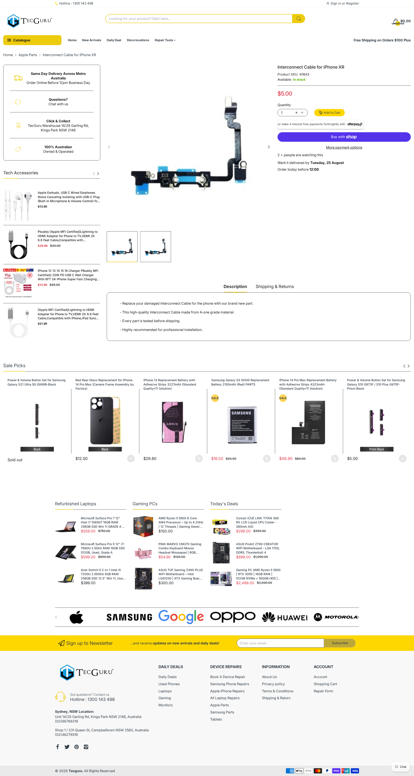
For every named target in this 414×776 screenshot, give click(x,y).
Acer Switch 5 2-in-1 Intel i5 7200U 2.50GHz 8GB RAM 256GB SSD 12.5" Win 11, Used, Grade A (103, 574)
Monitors (165, 705)
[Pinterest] (76, 746)
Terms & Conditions (277, 691)
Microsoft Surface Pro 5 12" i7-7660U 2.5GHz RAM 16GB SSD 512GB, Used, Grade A (103, 548)
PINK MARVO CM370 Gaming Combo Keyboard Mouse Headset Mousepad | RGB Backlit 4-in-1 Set (179, 548)
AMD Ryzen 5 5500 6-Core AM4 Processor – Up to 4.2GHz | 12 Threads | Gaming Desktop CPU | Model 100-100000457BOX (180, 522)
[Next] (94, 173)
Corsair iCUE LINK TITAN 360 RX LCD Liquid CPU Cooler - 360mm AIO (257, 522)
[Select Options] (63, 458)
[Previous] (98, 173)
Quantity (284, 105)
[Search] (298, 18)
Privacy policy (273, 684)
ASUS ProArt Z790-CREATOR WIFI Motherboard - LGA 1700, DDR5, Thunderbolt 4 (258, 548)
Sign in (336, 3)
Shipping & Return (276, 698)
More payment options (344, 147)
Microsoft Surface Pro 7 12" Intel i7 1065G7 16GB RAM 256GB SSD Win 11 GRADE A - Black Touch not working (102, 522)
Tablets (216, 719)
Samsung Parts (222, 712)
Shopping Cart (325, 684)
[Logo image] (77, 617)
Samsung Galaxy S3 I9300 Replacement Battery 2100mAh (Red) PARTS (172, 382)
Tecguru (75, 771)
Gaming (164, 698)
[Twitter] (67, 746)
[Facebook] (57, 746)
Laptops (165, 691)
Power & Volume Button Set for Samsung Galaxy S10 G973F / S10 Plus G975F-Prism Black (308, 384)
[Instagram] (86, 746)
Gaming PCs (145, 503)
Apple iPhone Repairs (227, 691)
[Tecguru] (30, 21)
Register (352, 3)
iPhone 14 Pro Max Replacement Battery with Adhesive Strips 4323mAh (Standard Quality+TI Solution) (240, 384)
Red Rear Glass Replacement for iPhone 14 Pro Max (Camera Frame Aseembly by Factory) (37, 384)
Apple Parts (219, 705)
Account (320, 677)
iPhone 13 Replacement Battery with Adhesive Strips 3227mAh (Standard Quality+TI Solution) (101, 384)
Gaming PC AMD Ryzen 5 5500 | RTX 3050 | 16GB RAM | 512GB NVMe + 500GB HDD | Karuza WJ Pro (258, 574)
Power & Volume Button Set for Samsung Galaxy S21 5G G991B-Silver (376, 382)
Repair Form (323, 691)
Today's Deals (224, 503)
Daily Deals (167, 677)
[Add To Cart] (131, 458)
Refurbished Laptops (75, 503)
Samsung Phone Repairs (229, 684)
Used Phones (169, 684)
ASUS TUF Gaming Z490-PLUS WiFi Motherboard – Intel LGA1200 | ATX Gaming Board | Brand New (180, 574)
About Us (269, 677)
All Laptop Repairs (225, 698)
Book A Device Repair (227, 677)
